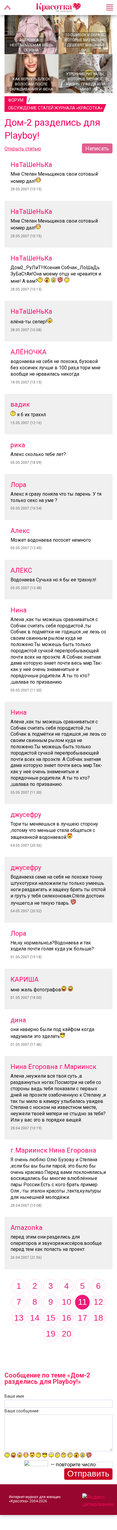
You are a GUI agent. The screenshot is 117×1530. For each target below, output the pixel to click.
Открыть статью (22, 149)
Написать (97, 148)
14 (35, 1317)
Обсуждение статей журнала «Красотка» (55, 108)
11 (82, 1302)
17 (82, 1317)
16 (66, 1317)
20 (66, 1333)
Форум (15, 100)
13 (19, 1317)
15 (51, 1317)
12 (98, 1302)
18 (98, 1317)
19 (51, 1333)
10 (66, 1302)
